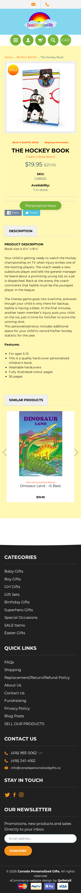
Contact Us (14, 693)
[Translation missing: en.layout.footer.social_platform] (7, 794)
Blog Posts (14, 716)
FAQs (9, 662)
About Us (12, 685)
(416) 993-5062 (27, 753)
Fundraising (15, 700)
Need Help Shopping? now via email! (33, 4)
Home (9, 57)
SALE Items (14, 625)
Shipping (12, 670)
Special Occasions (20, 617)
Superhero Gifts (18, 610)
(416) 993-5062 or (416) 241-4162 (47, 4)
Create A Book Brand (40, 156)
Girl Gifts (12, 586)
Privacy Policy (17, 708)
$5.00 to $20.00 (27, 57)
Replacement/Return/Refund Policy (37, 677)
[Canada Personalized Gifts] (40, 20)
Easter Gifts (14, 633)
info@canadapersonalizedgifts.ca (35, 768)
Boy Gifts (12, 579)
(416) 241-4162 (23, 760)
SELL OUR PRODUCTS (24, 724)
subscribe (18, 850)
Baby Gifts (13, 571)
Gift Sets (11, 594)
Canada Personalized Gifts (38, 871)
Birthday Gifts (17, 602)
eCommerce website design (31, 880)
